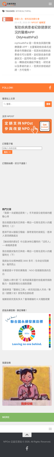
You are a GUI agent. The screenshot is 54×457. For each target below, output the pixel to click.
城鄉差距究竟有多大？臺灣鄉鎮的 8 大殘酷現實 (26, 299)
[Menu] (50, 3)
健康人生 (19, 19)
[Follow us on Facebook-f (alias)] (50, 87)
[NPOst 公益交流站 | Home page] (11, 3)
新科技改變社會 (32, 19)
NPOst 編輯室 (38, 22)
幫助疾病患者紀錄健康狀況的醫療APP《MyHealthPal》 (33, 32)
